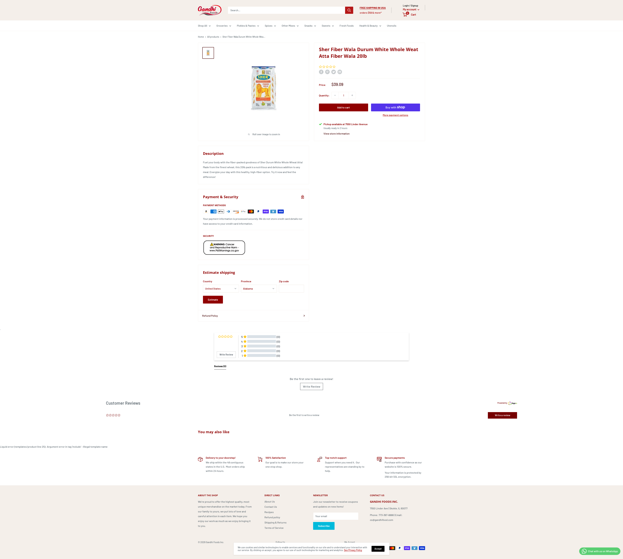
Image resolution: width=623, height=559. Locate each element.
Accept (378, 548)
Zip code (284, 281)
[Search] (349, 10)
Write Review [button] (226, 354)
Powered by (502, 403)
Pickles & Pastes (246, 25)
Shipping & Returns (275, 522)
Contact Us (270, 506)
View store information (337, 133)
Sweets (326, 25)
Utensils (391, 25)
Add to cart (343, 107)
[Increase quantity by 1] (352, 95)
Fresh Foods (347, 25)
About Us (269, 501)
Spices (268, 25)
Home (201, 36)
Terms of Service (274, 527)
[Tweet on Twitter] (333, 71)
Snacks (308, 25)
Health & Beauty (368, 25)
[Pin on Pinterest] (327, 71)
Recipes (269, 512)
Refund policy (272, 517)
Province (246, 281)
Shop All (202, 25)
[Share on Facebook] (321, 71)
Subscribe (324, 525)
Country (207, 281)
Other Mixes (288, 25)
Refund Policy (210, 315)
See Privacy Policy (353, 550)
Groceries (222, 25)
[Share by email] (339, 71)
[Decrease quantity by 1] (335, 95)
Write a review (502, 415)
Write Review (311, 386)
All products (213, 36)
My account (410, 9)
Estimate (213, 299)
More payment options (395, 114)
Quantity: (324, 95)
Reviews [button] (220, 366)
